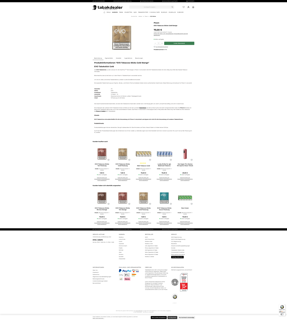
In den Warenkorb (179, 43)
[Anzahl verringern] (155, 43)
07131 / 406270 (98, 240)
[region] (121, 38)
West (120, 252)
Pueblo (120, 248)
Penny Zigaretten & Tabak (151, 248)
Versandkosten (139, 310)
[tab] (98, 58)
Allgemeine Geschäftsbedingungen (102, 276)
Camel (120, 241)
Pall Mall (121, 250)
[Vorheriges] (94, 205)
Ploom (156, 23)
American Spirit (123, 245)
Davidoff (121, 256)
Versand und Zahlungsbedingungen (180, 245)
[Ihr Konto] (188, 7)
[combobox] (150, 7)
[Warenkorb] (192, 7)
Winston (121, 254)
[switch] (282, 314)
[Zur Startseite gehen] (108, 7)
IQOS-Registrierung (176, 237)
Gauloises (121, 243)
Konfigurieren (172, 317)
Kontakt (173, 248)
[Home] (104, 12)
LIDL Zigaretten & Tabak (151, 245)
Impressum (96, 272)
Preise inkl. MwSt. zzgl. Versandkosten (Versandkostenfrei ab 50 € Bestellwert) (171, 34)
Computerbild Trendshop (177, 252)
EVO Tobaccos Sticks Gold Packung (123, 165)
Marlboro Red (148, 241)
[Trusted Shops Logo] (175, 298)
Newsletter (174, 243)
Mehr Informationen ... (98, 318)
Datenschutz (96, 274)
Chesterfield (122, 258)
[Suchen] (172, 7)
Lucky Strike (122, 239)
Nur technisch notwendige (186, 317)
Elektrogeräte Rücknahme (178, 254)
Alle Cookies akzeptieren (159, 317)
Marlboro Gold (149, 243)
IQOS (146, 237)
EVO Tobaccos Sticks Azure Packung (164, 209)
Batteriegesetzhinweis (98, 279)
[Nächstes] (193, 205)
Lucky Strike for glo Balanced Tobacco (164, 165)
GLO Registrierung (176, 241)
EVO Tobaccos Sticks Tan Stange (123, 209)
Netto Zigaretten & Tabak (151, 252)
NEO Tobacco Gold (143, 166)
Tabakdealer (142, 108)
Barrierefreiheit (97, 283)
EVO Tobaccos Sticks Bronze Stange (102, 209)
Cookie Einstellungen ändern (100, 281)
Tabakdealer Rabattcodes (177, 250)
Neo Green (185, 208)
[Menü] (285, 305)
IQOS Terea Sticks (149, 239)
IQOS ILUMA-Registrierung (178, 239)
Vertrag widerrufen (177, 257)
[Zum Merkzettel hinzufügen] (108, 159)
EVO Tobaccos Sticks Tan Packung (102, 165)
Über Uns (95, 270)
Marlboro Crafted (149, 256)
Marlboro (121, 237)
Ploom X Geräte (100, 111)
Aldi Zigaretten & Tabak (151, 250)
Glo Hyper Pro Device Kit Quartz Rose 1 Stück (185, 165)
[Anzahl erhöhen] (162, 43)
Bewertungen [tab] (139, 58)
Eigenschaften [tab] (109, 58)
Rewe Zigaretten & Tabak (151, 254)
